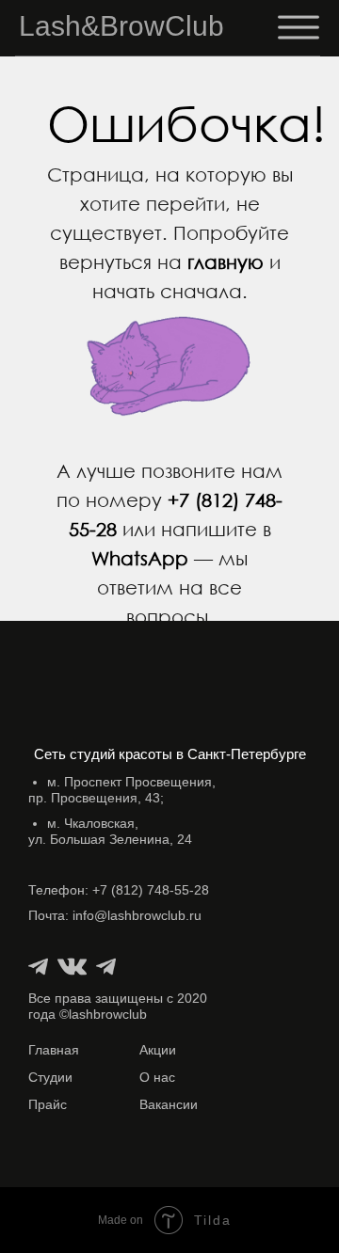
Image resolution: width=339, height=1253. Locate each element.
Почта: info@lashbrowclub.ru (115, 915)
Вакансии (168, 1104)
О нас (157, 1077)
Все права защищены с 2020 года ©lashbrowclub (117, 1006)
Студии (50, 1077)
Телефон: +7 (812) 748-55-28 (118, 889)
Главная (53, 1049)
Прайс (47, 1104)
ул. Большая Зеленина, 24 (110, 831)
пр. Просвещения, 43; (122, 789)
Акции (157, 1049)
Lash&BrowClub (121, 25)
